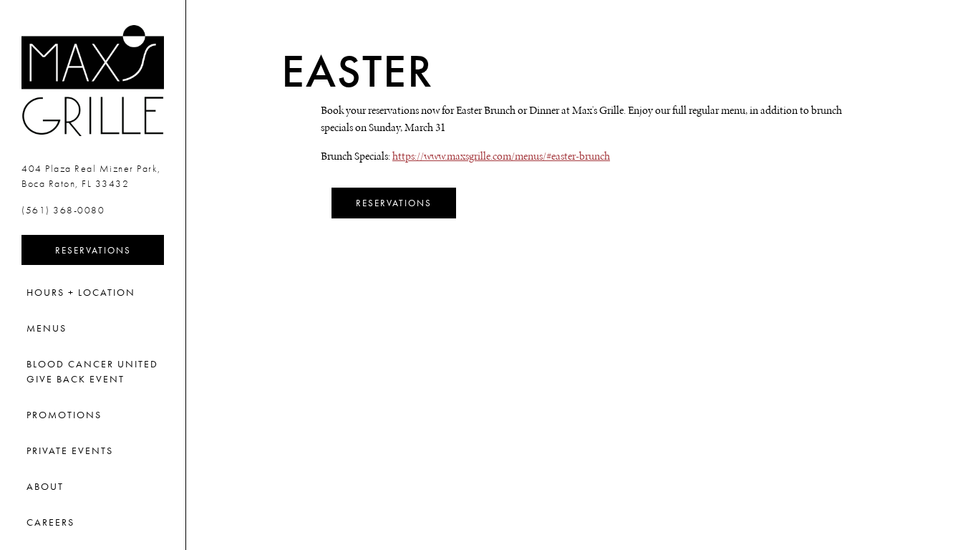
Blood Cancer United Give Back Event (92, 371)
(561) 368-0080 (63, 209)
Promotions (64, 414)
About (45, 486)
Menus (46, 328)
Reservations (109, 249)
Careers (50, 522)
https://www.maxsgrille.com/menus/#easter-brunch (501, 155)
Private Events (69, 450)
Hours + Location (80, 292)
